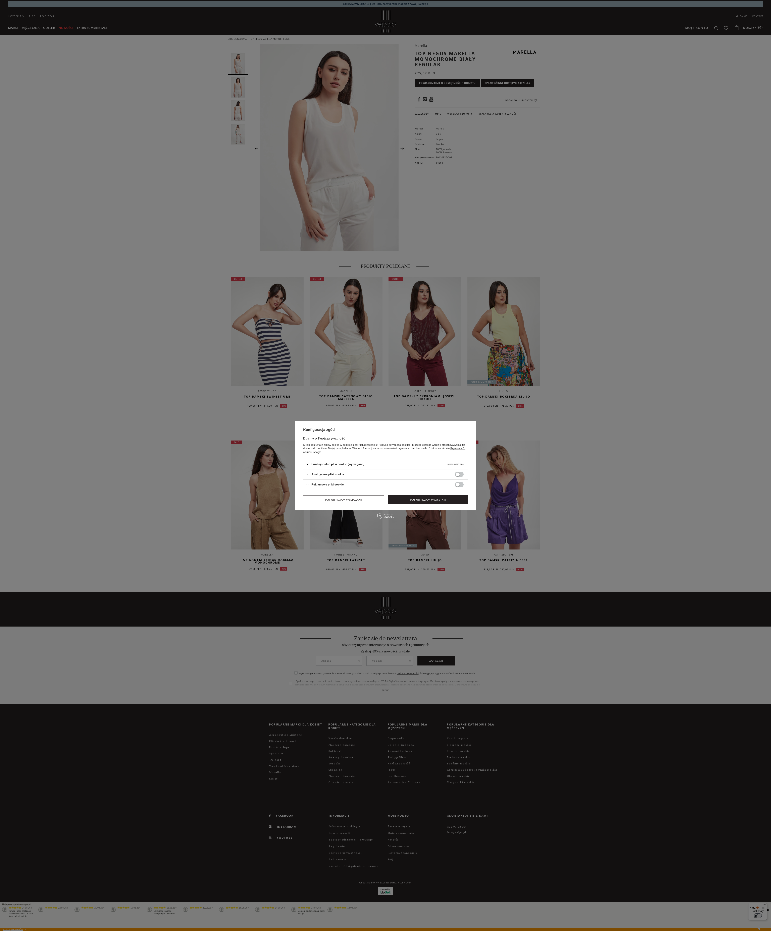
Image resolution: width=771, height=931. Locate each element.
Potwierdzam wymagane (343, 500)
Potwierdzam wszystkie (428, 500)
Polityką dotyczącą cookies (394, 444)
